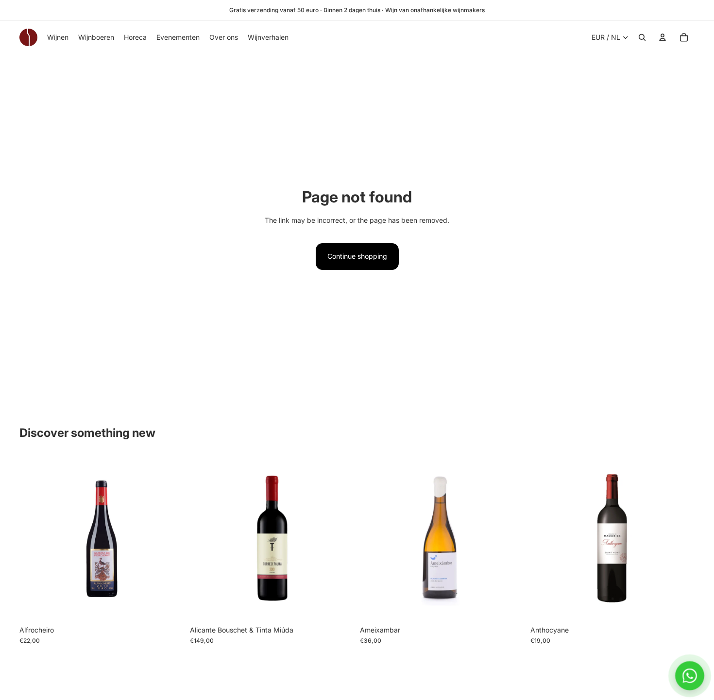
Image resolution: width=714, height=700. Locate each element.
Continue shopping (357, 256)
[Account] (662, 37)
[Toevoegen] (169, 606)
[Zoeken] (642, 37)
